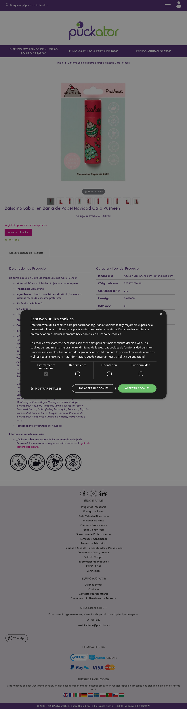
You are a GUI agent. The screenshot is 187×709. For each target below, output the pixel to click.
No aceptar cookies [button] (93, 388)
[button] (45, 388)
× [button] (160, 314)
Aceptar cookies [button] (137, 388)
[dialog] (93, 354)
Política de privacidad (131, 356)
